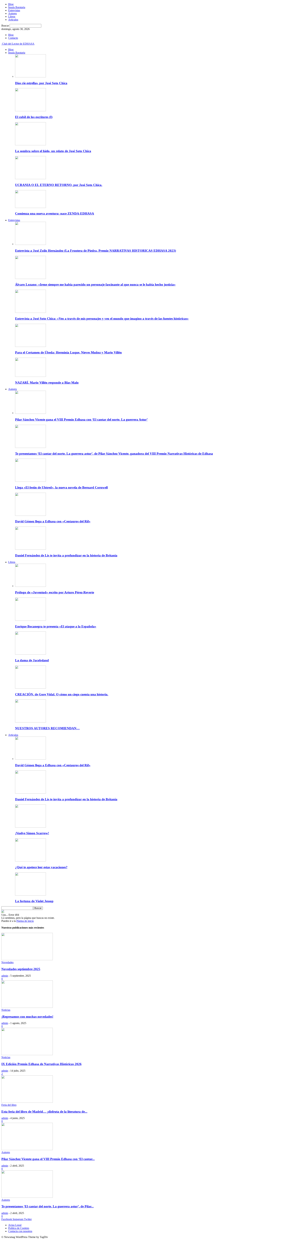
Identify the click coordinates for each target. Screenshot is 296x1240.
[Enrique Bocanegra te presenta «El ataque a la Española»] (30, 619)
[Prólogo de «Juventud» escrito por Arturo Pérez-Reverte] (30, 585)
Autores (12, 13)
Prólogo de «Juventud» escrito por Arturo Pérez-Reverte (54, 592)
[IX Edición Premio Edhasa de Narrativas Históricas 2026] (27, 1054)
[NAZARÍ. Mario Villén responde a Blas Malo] (30, 375)
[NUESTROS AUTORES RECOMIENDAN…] (30, 721)
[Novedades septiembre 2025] (27, 959)
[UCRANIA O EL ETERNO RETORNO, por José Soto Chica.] (30, 178)
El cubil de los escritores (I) (33, 117)
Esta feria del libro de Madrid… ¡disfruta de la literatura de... (44, 1111)
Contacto (13, 37)
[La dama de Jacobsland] (30, 653)
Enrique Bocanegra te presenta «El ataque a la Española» (55, 626)
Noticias (5, 1009)
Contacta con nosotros (20, 1231)
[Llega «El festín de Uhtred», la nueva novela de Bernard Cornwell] (30, 480)
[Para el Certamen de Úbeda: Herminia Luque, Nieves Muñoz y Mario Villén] (30, 345)
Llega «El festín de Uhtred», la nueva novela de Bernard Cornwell (61, 487)
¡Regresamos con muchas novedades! (27, 1016)
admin (4, 975)
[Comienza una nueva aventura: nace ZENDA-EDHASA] (30, 207)
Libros (11, 16)
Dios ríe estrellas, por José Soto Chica (41, 83)
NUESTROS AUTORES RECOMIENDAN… (47, 728)
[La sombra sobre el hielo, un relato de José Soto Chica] (30, 144)
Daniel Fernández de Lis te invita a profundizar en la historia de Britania (66, 555)
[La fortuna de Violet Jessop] (30, 894)
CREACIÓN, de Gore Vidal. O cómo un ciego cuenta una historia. (61, 694)
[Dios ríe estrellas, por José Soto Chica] (30, 76)
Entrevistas (14, 10)
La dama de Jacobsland (32, 660)
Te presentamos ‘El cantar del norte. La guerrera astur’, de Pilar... (47, 1206)
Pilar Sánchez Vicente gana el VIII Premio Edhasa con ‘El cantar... (48, 1159)
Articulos (13, 19)
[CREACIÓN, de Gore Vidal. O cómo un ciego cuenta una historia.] (30, 687)
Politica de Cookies (18, 1228)
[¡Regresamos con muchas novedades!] (27, 1006)
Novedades (7, 962)
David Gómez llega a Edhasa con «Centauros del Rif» (52, 521)
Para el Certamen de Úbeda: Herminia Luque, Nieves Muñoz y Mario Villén (68, 352)
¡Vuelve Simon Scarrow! (32, 833)
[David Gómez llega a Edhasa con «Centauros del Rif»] (30, 514)
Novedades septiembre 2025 (20, 969)
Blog (11, 4)
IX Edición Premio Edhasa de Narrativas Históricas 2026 (41, 1064)
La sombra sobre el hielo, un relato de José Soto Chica (53, 151)
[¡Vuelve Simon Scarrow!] (30, 826)
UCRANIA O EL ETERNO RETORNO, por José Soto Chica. (58, 185)
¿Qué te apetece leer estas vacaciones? (41, 867)
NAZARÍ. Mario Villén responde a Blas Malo (47, 382)
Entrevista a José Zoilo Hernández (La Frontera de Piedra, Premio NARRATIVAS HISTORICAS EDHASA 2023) (95, 250)
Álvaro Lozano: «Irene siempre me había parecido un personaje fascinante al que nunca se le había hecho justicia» (95, 284)
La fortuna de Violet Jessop (34, 901)
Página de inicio (25, 920)
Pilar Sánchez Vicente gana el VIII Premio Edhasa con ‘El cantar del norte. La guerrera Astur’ (81, 419)
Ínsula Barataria (16, 7)
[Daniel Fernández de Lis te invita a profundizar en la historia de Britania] (30, 548)
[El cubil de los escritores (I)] (30, 110)
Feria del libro (8, 1104)
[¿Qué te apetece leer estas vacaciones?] (30, 860)
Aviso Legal (14, 1225)
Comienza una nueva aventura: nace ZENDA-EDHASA (54, 213)
